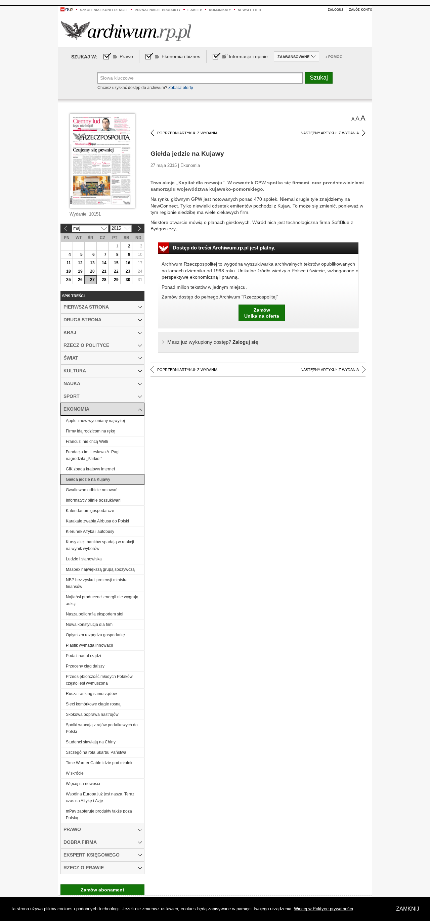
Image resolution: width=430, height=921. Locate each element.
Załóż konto (360, 9)
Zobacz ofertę (180, 87)
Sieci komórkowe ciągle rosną (93, 704)
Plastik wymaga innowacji (89, 645)
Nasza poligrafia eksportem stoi (94, 614)
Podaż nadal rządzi (83, 655)
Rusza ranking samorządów (91, 693)
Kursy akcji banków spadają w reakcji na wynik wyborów (100, 545)
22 (116, 271)
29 (116, 279)
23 (128, 271)
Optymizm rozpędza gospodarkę (95, 635)
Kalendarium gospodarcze (90, 510)
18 (68, 271)
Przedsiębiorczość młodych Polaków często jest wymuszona (99, 680)
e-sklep (194, 10)
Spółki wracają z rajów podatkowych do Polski (102, 728)
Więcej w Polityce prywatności (323, 908)
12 (80, 263)
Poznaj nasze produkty (158, 10)
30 (128, 279)
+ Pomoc (333, 57)
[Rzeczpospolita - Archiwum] (126, 31)
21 (104, 271)
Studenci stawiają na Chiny (91, 742)
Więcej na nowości (83, 783)
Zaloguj (335, 9)
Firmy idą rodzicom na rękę (90, 431)
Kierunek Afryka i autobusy (90, 531)
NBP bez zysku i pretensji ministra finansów (97, 583)
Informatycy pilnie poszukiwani (94, 500)
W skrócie (75, 773)
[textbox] (200, 78)
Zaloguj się (212, 342)
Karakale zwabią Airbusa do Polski (97, 521)
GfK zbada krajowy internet (90, 469)
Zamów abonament (102, 889)
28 (104, 279)
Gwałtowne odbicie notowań (92, 490)
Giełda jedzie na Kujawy (88, 479)
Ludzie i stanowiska (84, 559)
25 (68, 279)
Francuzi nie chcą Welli (87, 441)
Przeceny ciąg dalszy (85, 666)
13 (92, 263)
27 (92, 279)
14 (104, 263)
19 (80, 271)
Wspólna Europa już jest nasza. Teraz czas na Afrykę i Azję (100, 797)
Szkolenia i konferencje (104, 10)
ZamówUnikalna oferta (261, 313)
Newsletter (249, 10)
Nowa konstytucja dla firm (89, 624)
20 (92, 271)
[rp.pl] (66, 9)
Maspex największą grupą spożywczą (100, 569)
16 (128, 263)
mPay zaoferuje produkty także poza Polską (99, 814)
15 (116, 263)
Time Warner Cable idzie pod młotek (99, 763)
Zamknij (407, 909)
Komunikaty (220, 10)
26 (80, 279)
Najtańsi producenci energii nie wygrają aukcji (102, 600)
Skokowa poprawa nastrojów (92, 714)
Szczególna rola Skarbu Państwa (96, 752)
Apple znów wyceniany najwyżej (95, 420)
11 (69, 263)
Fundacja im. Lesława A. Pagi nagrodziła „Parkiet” (93, 455)
